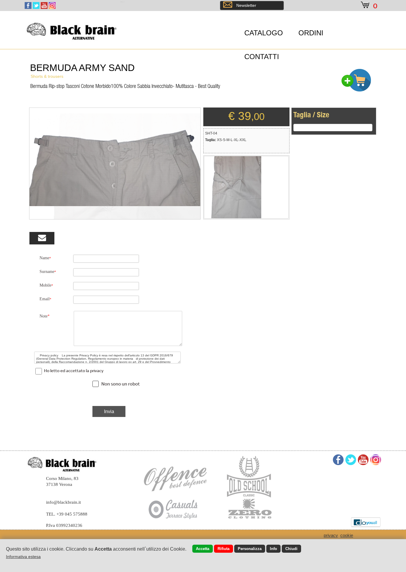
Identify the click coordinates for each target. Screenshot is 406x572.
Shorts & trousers (47, 76)
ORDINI (310, 33)
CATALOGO (263, 33)
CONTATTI (261, 57)
